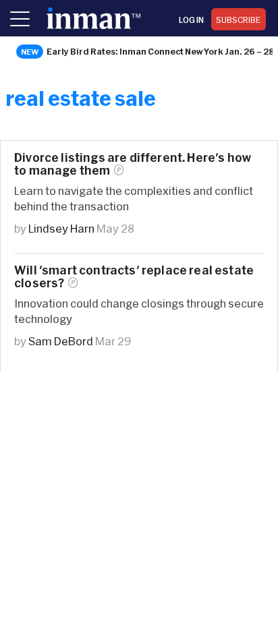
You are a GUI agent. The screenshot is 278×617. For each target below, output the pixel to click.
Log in (191, 19)
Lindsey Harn (61, 228)
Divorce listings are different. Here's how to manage (132, 164)
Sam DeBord (60, 340)
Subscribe (238, 19)
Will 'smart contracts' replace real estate (134, 276)
